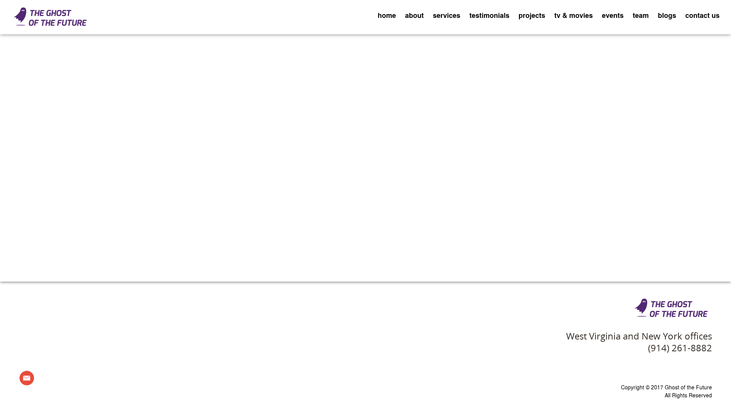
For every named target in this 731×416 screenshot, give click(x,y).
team (641, 15)
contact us (702, 15)
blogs (667, 15)
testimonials (489, 15)
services (446, 15)
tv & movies (573, 15)
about (414, 15)
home (387, 15)
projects (532, 15)
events (613, 15)
